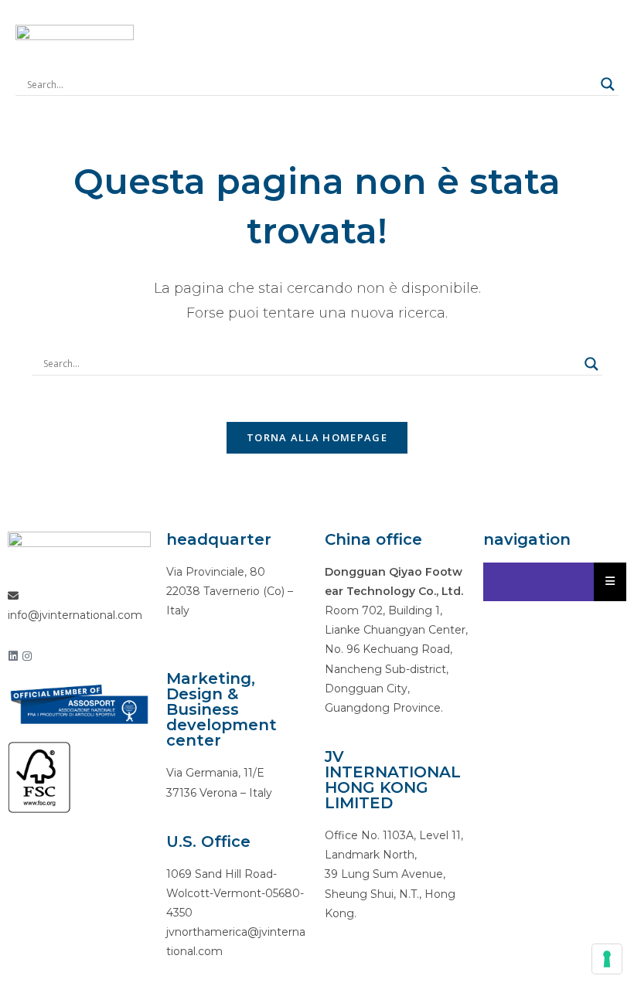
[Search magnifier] (608, 84)
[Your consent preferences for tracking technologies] (607, 959)
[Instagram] (27, 656)
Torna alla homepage (317, 437)
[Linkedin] (13, 656)
